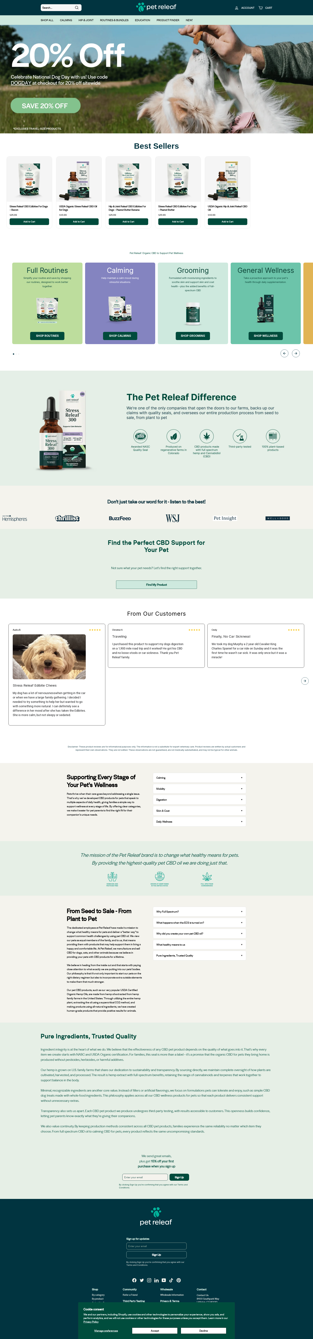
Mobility (160, 789)
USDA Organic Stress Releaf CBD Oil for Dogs (78, 208)
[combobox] (61, 7)
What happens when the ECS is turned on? (180, 922)
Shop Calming (120, 335)
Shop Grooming (193, 335)
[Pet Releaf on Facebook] (134, 1280)
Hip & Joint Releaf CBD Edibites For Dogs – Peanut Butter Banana (127, 208)
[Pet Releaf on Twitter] (142, 1280)
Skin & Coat (163, 811)
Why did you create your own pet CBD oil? (179, 933)
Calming (66, 20)
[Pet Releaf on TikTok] (171, 1280)
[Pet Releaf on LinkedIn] (156, 1280)
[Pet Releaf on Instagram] (149, 1280)
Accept (155, 1330)
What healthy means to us (170, 944)
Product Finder (168, 20)
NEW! (189, 20)
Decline (203, 1330)
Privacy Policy (91, 1322)
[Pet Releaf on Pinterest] (179, 1280)
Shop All (47, 20)
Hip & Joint (86, 20)
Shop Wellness (265, 335)
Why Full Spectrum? (167, 911)
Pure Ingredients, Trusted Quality (174, 955)
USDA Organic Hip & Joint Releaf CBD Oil (227, 208)
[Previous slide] (284, 354)
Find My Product (156, 584)
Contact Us (203, 1295)
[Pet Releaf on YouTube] (164, 1280)
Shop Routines (47, 335)
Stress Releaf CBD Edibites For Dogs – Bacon (29, 208)
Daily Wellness (164, 821)
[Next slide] (296, 354)
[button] (13, 354)
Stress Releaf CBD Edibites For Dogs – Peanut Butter (177, 208)
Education (142, 20)
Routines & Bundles (114, 20)
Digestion (161, 799)
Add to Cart (29, 221)
